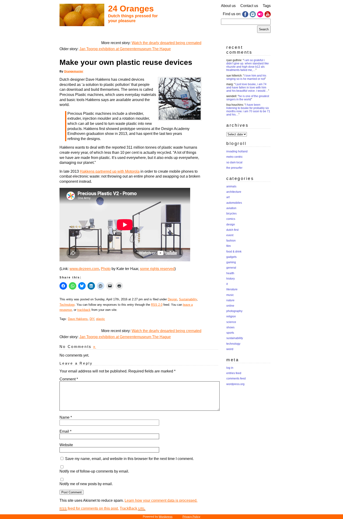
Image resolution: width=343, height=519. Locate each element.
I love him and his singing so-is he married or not (246, 77)
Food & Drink (234, 251)
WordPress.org (235, 384)
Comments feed (236, 378)
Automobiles (234, 202)
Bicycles (231, 213)
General (231, 267)
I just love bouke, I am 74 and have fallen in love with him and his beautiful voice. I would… (247, 87)
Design (172, 299)
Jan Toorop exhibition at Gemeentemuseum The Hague (125, 49)
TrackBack (132, 508)
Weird (229, 349)
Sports (230, 332)
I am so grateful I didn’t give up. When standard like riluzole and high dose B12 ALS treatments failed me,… (247, 65)
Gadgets (231, 257)
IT (227, 284)
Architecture (233, 191)
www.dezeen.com (84, 269)
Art (228, 197)
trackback (84, 310)
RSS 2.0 (156, 304)
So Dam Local (234, 162)
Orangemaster (73, 71)
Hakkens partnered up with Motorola (110, 171)
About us (228, 6)
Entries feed (233, 373)
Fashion (231, 240)
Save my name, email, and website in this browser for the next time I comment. (129, 459)
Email (65, 431)
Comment (69, 379)
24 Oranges (131, 8)
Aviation (231, 208)
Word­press (165, 516)
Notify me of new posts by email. (86, 484)
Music (230, 295)
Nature (230, 300)
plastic (100, 319)
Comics (230, 219)
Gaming (231, 262)
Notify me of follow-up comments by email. (94, 471)
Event (229, 235)
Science (231, 322)
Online (230, 305)
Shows (230, 327)
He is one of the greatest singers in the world (247, 98)
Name (66, 417)
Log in (229, 367)
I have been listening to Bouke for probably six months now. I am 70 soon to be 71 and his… (248, 109)
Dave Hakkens (78, 319)
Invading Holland (237, 151)
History (230, 278)
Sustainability (188, 299)
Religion (231, 316)
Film (228, 246)
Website (66, 445)
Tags (267, 6)
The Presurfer (234, 167)
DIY (92, 319)
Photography (234, 311)
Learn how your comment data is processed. (161, 500)
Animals (231, 186)
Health (230, 273)
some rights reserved (157, 269)
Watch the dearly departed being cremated (166, 43)
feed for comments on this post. (89, 508)
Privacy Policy (191, 516)
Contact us (249, 6)
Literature (232, 289)
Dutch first (232, 229)
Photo (106, 269)
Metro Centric (234, 156)
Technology (67, 304)
